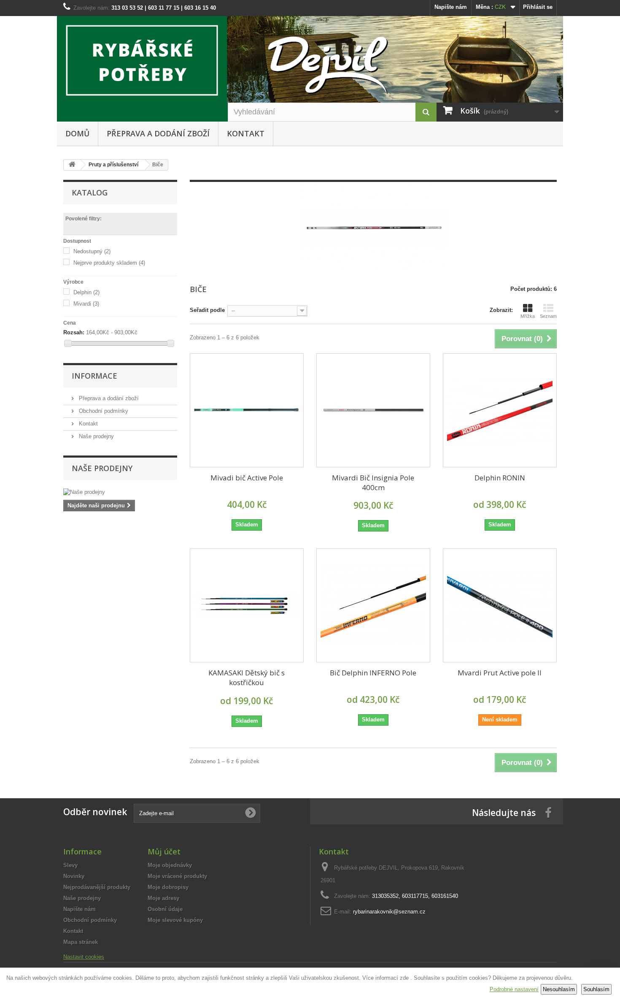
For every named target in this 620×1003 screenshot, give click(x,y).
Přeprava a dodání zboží (158, 133)
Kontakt (245, 133)
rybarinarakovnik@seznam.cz (389, 911)
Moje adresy (163, 898)
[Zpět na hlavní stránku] (72, 165)
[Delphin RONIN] (500, 410)
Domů (77, 133)
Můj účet (164, 851)
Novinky (73, 876)
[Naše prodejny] (120, 492)
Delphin (86, 292)
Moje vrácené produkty (177, 876)
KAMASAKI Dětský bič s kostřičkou (246, 677)
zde (404, 978)
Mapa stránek (80, 942)
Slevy (70, 865)
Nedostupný (92, 251)
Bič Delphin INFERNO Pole (373, 673)
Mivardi (86, 304)
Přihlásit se (538, 7)
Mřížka (527, 316)
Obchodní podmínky (102, 411)
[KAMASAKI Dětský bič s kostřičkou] (246, 605)
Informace (94, 376)
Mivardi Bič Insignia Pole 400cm (373, 482)
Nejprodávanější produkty (96, 887)
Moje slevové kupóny (175, 920)
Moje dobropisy (168, 887)
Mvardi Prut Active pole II (500, 673)
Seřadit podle (207, 310)
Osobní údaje (165, 909)
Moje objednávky (170, 865)
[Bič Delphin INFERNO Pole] (373, 605)
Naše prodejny (95, 436)
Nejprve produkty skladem (109, 263)
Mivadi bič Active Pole (246, 478)
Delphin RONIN (499, 478)
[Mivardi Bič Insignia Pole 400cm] (373, 410)
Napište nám (450, 7)
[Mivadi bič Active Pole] (246, 410)
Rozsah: (73, 332)
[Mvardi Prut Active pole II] (500, 605)
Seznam (548, 316)
